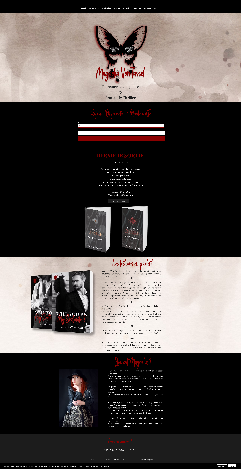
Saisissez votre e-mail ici (85, 129)
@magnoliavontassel (126, 426)
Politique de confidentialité (101, 466)
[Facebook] (164, 11)
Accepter (232, 466)
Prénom (80, 122)
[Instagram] (159, 11)
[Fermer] (239, 465)
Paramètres (221, 466)
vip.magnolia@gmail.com (119, 449)
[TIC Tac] (162, 11)
